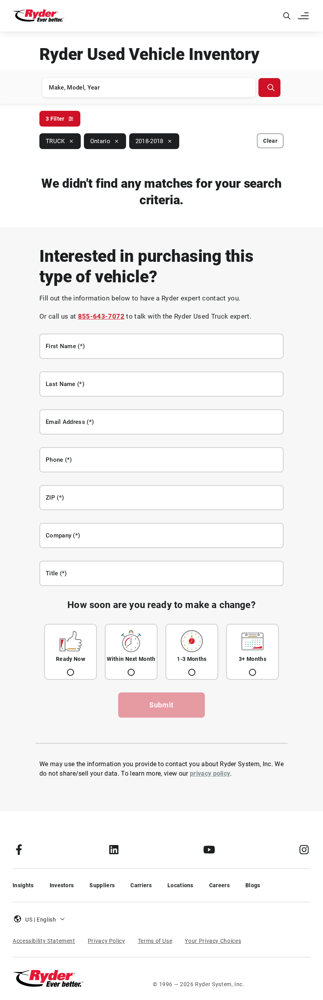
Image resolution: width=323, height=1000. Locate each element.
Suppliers (102, 885)
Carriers (141, 885)
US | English (40, 919)
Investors (62, 885)
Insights (23, 885)
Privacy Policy (106, 941)
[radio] (70, 652)
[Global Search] (286, 16)
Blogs (252, 885)
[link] (19, 849)
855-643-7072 (101, 316)
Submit (161, 705)
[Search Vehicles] (269, 87)
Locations (180, 885)
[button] (304, 15)
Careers (219, 885)
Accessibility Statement (44, 941)
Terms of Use (155, 941)
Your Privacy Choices (213, 941)
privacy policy (210, 773)
